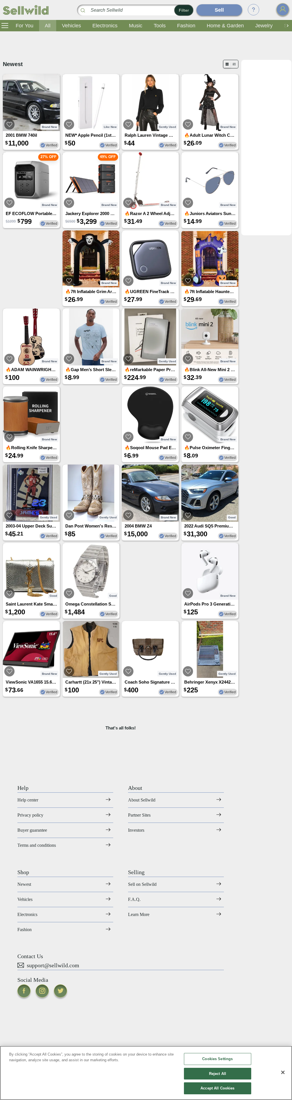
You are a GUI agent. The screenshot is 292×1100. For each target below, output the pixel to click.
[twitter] (60, 990)
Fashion (186, 25)
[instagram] (42, 990)
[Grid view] (227, 64)
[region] (146, 1073)
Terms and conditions (36, 845)
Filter (184, 10)
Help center (27, 800)
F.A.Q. (134, 899)
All (47, 25)
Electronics (104, 25)
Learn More (138, 914)
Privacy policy (30, 815)
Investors (136, 830)
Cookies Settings (217, 1059)
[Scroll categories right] (286, 25)
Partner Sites (139, 815)
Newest (24, 884)
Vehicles (71, 25)
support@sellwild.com (53, 965)
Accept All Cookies (217, 1088)
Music (135, 25)
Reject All (217, 1074)
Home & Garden (225, 25)
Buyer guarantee (32, 830)
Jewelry (264, 25)
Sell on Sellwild (142, 884)
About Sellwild (141, 800)
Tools (160, 25)
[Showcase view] (234, 64)
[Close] (283, 1072)
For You (24, 25)
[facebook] (24, 990)
